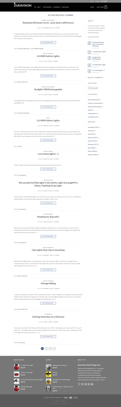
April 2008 (91, 148)
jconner (69, 15)
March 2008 (91, 151)
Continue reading (48, 42)
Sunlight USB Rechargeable (48, 89)
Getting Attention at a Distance (48, 316)
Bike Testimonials (48, 53)
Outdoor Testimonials (94, 103)
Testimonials (47, 7)
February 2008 (92, 154)
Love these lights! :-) (48, 153)
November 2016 (93, 127)
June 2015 (91, 134)
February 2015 (92, 137)
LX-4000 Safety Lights (48, 56)
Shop (38, 7)
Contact (97, 1)
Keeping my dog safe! (48, 216)
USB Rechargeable (38, 48)
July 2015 (91, 130)
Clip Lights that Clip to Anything (48, 250)
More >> (103, 380)
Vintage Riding (48, 283)
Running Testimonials (48, 20)
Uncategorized (48, 151)
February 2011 (92, 144)
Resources (65, 7)
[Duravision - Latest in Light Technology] (23, 7)
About (91, 1)
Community (57, 7)
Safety (48, 118)
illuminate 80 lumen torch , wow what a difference (48, 22)
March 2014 (91, 141)
